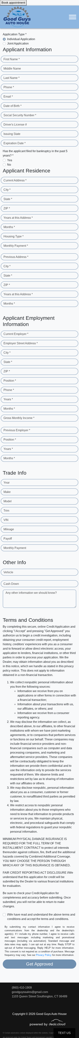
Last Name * (11, 77)
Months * (9, 227)
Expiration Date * (14, 143)
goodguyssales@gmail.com (30, 992)
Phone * (8, 87)
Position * (9, 380)
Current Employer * (15, 334)
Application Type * (14, 34)
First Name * (11, 59)
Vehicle (8, 572)
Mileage (8, 529)
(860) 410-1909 (22, 987)
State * (7, 199)
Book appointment (13, 2)
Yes (9, 160)
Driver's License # (15, 124)
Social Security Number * (19, 115)
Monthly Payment (14, 547)
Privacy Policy (43, 955)
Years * (8, 399)
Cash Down (11, 583)
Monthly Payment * (15, 245)
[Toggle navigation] (72, 16)
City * (6, 189)
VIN (5, 519)
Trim (6, 510)
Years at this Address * (18, 217)
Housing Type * (13, 236)
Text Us (64, 1033)
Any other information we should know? (31, 592)
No (9, 164)
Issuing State (11, 133)
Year (6, 482)
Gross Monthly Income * (18, 418)
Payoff (7, 538)
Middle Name (12, 68)
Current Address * (14, 180)
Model (7, 501)
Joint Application (18, 43)
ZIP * (6, 208)
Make (7, 491)
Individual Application (21, 39)
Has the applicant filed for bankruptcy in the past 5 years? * (35, 153)
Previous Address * (15, 256)
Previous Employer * (16, 430)
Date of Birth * (12, 105)
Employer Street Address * (20, 343)
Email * (8, 96)
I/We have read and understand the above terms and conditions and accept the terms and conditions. (41, 916)
